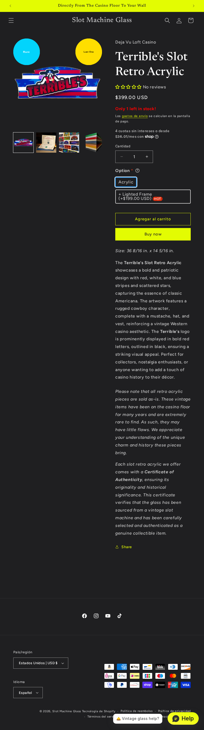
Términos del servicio (103, 716)
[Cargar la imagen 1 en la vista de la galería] (23, 142)
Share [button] (126, 547)
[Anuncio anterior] (10, 6)
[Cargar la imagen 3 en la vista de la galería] (69, 142)
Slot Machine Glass (66, 711)
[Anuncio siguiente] (193, 6)
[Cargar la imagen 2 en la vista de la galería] (46, 142)
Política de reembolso (137, 711)
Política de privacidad (174, 711)
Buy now (153, 234)
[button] (11, 20)
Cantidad (122, 146)
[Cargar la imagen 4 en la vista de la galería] (92, 142)
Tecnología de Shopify (99, 711)
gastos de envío (135, 116)
